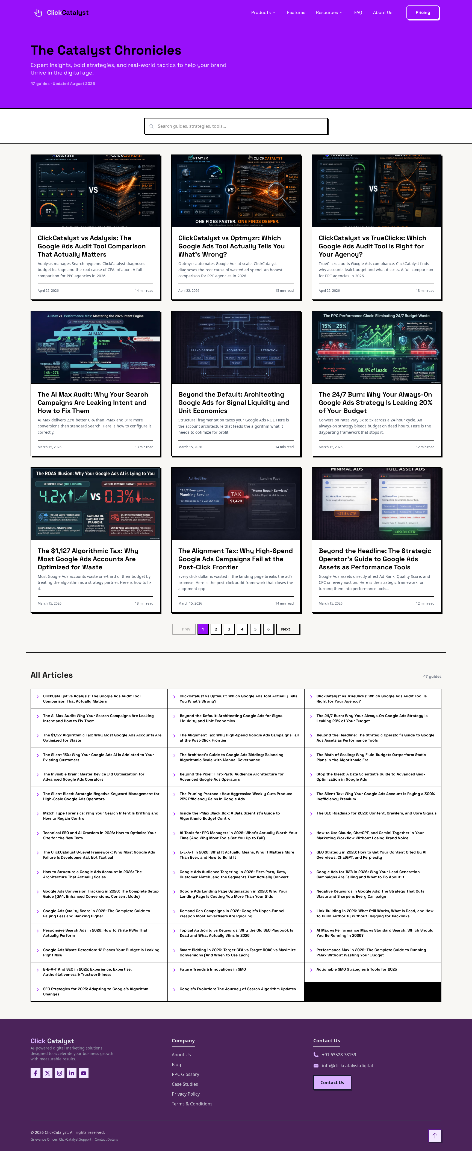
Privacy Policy (186, 1094)
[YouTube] (83, 1073)
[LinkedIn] (71, 1073)
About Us (382, 12)
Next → (288, 629)
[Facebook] (35, 1073)
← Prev (183, 629)
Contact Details (106, 1139)
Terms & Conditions (192, 1104)
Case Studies (185, 1084)
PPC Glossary (185, 1074)
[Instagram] (59, 1073)
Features (296, 12)
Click (52, 1041)
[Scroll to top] (434, 1135)
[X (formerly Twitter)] (47, 1073)
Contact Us (332, 1082)
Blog (176, 1064)
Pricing (423, 12)
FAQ (358, 12)
